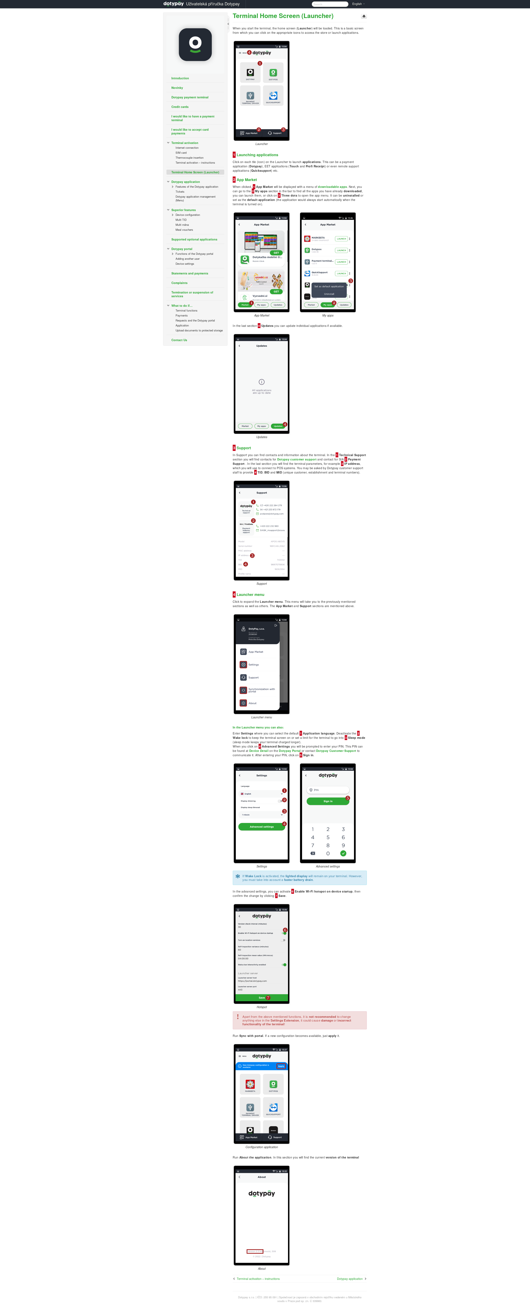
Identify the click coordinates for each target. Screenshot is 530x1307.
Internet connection (187, 148)
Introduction (180, 78)
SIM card (181, 153)
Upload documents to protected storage (199, 330)
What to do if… (182, 305)
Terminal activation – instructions (195, 162)
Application (182, 325)
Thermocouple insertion (190, 157)
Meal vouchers (184, 230)
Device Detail (259, 751)
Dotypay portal (181, 249)
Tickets (180, 191)
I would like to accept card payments (190, 131)
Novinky (177, 88)
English (357, 4)
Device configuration (188, 215)
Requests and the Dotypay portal (195, 320)
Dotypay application (185, 182)
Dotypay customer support (297, 459)
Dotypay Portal (290, 751)
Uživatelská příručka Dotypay (213, 4)
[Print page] (364, 16)
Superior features (183, 210)
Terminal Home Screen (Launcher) (195, 172)
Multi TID (181, 220)
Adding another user (188, 259)
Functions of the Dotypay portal (194, 254)
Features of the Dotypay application (197, 186)
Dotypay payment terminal (189, 97)
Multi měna (182, 225)
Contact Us (179, 340)
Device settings (185, 264)
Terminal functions (187, 310)
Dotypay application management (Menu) (196, 198)
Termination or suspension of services (192, 294)
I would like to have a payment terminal (192, 118)
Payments (182, 315)
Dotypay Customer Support (336, 751)
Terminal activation (184, 143)
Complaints (179, 283)
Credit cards (180, 107)
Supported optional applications (194, 239)
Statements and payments (189, 273)
